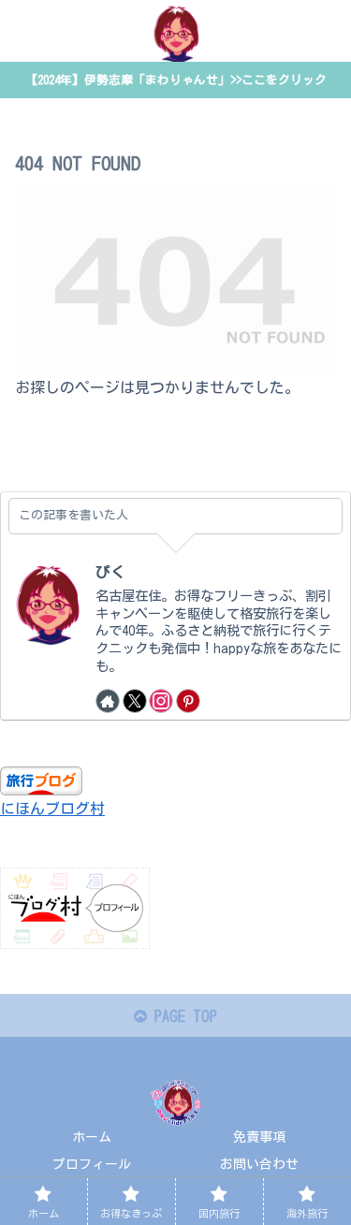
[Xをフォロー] (135, 701)
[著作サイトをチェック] (107, 701)
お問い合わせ (259, 1164)
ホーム (91, 1137)
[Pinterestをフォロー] (188, 701)
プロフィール (91, 1164)
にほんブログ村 (52, 808)
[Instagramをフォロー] (161, 701)
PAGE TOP (182, 1016)
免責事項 (259, 1137)
